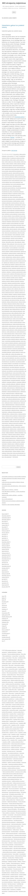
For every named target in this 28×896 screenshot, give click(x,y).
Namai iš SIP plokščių (12, 809)
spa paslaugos (22, 363)
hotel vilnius (16, 206)
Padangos (4, 618)
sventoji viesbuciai (11, 376)
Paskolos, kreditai (18, 878)
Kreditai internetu (15, 872)
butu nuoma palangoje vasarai (17, 184)
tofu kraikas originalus (7, 850)
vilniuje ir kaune (17, 887)
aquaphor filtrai (5, 710)
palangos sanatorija (14, 281)
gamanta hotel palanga (7, 201)
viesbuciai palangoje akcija (12, 397)
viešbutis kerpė (13, 430)
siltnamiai (10, 842)
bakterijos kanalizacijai (7, 818)
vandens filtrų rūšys (12, 689)
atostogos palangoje (9, 176)
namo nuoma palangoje (15, 236)
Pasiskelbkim (5, 620)
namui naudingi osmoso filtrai (12, 691)
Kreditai (3, 878)
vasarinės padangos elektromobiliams (16, 777)
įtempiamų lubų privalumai (7, 887)
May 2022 (4, 527)
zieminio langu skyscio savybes (13, 826)
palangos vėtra (10, 288)
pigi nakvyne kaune (6, 298)
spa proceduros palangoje (18, 369)
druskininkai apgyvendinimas (8, 188)
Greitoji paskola (6, 876)
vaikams (8, 816)
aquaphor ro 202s (22, 740)
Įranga (3, 611)
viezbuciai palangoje (14, 447)
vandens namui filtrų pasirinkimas (13, 684)
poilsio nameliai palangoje (16, 322)
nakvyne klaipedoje (19, 227)
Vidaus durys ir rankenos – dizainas (10, 489)
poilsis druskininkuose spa (19, 324)
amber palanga (16, 161)
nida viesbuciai (17, 242)
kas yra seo (22, 747)
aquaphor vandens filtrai (17, 708)
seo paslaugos (22, 854)
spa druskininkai (20, 359)
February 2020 (5, 545)
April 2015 (4, 583)
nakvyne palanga (22, 229)
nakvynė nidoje (5, 229)
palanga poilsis (19, 259)
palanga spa (6, 262)
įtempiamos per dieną (13, 891)
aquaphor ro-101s (6, 725)
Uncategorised (5, 633)
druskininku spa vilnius (7, 197)
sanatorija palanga (11, 345)
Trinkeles (8, 863)
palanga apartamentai (15, 251)
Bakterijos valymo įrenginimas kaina (10, 805)
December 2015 (5, 575)
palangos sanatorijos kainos (13, 283)
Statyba (3, 628)
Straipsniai (22, 872)
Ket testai (8, 870)
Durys (3, 603)
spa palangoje (15, 363)
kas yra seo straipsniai (14, 788)
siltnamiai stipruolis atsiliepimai (8, 822)
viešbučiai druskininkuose (14, 386)
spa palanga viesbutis (7, 363)
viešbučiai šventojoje (6, 406)
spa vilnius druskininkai (18, 371)
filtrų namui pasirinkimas (12, 672)
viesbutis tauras (10, 444)
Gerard (3, 863)
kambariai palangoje (19, 210)
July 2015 (4, 579)
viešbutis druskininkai (7, 427)
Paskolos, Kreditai (14, 876)
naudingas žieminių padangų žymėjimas (10, 779)
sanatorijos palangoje (7, 348)
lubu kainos (13, 841)
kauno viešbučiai (16, 216)
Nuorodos (20, 870)
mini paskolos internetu (7, 854)
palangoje (21, 266)
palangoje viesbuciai (20, 270)
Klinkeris (19, 861)
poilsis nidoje (19, 326)
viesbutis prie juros (20, 440)
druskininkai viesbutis (7, 193)
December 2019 (5, 547)
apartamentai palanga (7, 165)
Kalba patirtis (22, 154)
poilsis (23, 322)
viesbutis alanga (18, 425)
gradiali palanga (16, 201)
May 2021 (4, 536)
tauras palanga (5, 378)
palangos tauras (16, 287)
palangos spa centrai (8, 285)
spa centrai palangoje (9, 358)
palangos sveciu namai (7, 287)
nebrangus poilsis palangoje (8, 240)
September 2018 (5, 555)
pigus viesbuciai (5, 309)
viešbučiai (18, 384)
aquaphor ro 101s (6, 740)
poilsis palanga (19, 328)
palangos (4, 272)
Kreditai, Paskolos (10, 878)
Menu (14, 12)
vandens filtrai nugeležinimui (8, 699)
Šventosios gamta (19, 117)
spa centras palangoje (11, 359)
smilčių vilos (8, 354)
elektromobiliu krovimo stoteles (9, 852)
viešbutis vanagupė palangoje (9, 445)
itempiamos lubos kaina (8, 839)
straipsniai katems (18, 844)
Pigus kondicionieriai (15, 863)
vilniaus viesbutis (17, 451)
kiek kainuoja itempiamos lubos (19, 837)
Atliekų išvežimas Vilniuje (20, 855)
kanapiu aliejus (17, 882)
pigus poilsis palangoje (20, 307)
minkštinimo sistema (12, 659)
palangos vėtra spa (18, 288)
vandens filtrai (8, 704)
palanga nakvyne (17, 257)
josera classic (15, 786)
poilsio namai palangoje (14, 320)
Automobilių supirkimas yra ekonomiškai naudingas (14, 476)
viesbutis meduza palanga (14, 434)
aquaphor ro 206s (6, 742)
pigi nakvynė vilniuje (14, 300)
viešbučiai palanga (6, 395)
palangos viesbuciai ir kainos (16, 290)
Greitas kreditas (22, 874)
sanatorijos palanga (19, 346)
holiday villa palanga (9, 204)
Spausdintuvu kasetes (11, 865)
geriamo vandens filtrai (18, 712)
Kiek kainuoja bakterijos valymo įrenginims (16, 811)
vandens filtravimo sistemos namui (13, 678)
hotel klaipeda (17, 204)
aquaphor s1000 (8, 727)
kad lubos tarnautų (12, 883)
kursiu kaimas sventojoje (15, 225)
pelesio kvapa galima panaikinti (18, 743)
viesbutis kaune (5, 430)
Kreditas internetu (6, 874)
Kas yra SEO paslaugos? (7, 499)
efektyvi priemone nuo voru (19, 783)
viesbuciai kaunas (11, 387)
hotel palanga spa (9, 206)
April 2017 (4, 562)
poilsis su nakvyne (21, 335)
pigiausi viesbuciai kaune (12, 302)
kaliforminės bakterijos (12, 801)
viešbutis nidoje (14, 436)
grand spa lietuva (15, 203)
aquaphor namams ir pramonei (16, 715)
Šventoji (12, 137)
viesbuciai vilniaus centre (12, 408)
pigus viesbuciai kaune (15, 309)
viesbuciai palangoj (15, 395)
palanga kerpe (9, 257)
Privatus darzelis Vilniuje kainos (16, 803)
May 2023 (4, 521)
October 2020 (5, 543)
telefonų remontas (15, 747)
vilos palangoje (7, 457)
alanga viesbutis (5, 160)
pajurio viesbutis (5, 251)
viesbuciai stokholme (20, 404)
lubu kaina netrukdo (7, 837)
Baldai (3, 598)
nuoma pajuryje (20, 246)
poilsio (11, 317)
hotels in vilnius (8, 208)
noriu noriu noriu (19, 244)
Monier (23, 861)
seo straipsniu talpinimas (13, 753)
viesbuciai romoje (9, 402)
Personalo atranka (17, 869)
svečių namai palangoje (14, 374)
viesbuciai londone (10, 393)
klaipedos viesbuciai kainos (13, 221)
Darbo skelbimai (8, 869)
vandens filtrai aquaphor (7, 712)
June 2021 (4, 534)
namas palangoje (16, 234)
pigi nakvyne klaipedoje (16, 298)
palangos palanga (10, 279)
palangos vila (14, 296)
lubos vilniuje (4, 842)
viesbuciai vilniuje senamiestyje (15, 412)
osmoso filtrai (15, 656)
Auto (3, 596)
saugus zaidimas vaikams (18, 818)
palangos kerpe (17, 275)
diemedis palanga (17, 186)
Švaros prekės (5, 629)
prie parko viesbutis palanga (12, 339)
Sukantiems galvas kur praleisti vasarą (13, 26)
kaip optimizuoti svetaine (14, 792)
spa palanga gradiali (20, 361)
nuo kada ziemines (18, 820)
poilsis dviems (5, 326)
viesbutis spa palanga (7, 442)
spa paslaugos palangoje (7, 365)
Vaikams (4, 635)
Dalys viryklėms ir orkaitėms (9, 812)
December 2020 (5, 542)
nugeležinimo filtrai (6, 743)
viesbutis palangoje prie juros (8, 440)
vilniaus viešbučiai (19, 449)
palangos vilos (21, 296)
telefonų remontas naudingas (14, 762)
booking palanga (8, 178)
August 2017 (5, 560)
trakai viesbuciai (13, 378)
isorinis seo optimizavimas (13, 790)
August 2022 (5, 525)
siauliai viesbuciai (16, 352)
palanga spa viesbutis (10, 264)
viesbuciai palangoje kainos (14, 399)
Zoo (3, 641)
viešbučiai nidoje (19, 393)
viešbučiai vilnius (6, 414)
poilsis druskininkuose (7, 324)
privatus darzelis (22, 833)
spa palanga (12, 361)
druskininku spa (5, 195)
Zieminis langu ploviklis (19, 846)
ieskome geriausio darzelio (12, 833)
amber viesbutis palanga (19, 163)
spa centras (17, 358)
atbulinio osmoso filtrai (16, 706)
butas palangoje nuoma (17, 180)
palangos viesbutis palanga (19, 294)
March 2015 (4, 585)
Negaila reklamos (6, 616)
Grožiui (3, 607)
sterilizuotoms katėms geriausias (9, 770)
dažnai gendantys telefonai (8, 771)
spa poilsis (16, 365)
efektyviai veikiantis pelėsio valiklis (9, 784)
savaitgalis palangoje (6, 352)
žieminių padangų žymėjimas (14, 654)
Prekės (3, 626)
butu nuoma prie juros (7, 186)
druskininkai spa (5, 189)
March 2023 (4, 523)
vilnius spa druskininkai (18, 453)
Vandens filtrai (5, 637)
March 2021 (4, 540)
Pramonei (4, 624)
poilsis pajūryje (11, 328)
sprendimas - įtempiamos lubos (15, 885)
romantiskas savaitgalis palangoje (12, 341)
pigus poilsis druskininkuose (8, 307)
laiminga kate (5, 846)
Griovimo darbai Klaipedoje (12, 859)
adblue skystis (16, 829)
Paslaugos (4, 156)
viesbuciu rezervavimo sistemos (15, 423)
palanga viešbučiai (6, 266)
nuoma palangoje (14, 247)
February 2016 (5, 573)
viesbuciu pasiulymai (17, 419)
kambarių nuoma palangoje (11, 214)
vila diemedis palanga (9, 449)
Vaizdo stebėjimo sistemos (8, 855)
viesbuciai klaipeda (15, 389)
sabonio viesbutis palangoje (11, 343)
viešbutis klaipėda (10, 432)
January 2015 (5, 586)
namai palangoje (8, 234)
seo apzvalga (10, 814)
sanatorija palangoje (21, 345)
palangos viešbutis (8, 294)
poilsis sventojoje (6, 337)
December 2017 (5, 557)
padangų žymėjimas (12, 652)
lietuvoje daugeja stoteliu (7, 775)
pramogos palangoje (15, 337)
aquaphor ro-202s (22, 732)
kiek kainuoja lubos (6, 841)
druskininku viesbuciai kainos (8, 199)
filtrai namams (20, 674)
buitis (4, 816)
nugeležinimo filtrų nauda (16, 697)
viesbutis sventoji (16, 442)
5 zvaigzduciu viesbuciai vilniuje (17, 158)
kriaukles (5, 814)
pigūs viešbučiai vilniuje (16, 313)
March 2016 (4, 572)
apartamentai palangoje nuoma (9, 167)
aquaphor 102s (14, 740)
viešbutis (12, 425)
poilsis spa (13, 335)
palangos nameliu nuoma (12, 277)
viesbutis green (13, 429)
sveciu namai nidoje (17, 373)
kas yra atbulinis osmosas (10, 667)
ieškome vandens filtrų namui (17, 680)
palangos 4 (9, 272)
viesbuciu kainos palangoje (11, 416)
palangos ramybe (6, 281)
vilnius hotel (9, 453)
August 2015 (5, 577)
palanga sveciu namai (20, 264)
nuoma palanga (5, 247)
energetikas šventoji (20, 199)
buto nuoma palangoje (15, 182)
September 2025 (5, 517)
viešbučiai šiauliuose (10, 404)
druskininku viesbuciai (18, 197)
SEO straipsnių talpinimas (14, 3)
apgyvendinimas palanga (18, 173)
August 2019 (5, 549)
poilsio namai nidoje (17, 318)
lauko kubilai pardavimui (16, 745)
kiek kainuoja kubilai (21, 770)
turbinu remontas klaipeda (7, 844)
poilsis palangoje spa (11, 331)
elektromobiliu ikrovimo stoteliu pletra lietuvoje (13, 773)
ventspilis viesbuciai (10, 384)
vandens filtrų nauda (6, 663)
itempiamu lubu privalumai (20, 835)
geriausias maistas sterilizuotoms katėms (11, 766)
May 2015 (4, 581)
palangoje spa (12, 270)
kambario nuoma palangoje (8, 212)
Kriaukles (19, 867)
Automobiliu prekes (12, 867)
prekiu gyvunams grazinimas (19, 850)
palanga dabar (20, 253)
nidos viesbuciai (10, 244)
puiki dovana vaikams (17, 758)
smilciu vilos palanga (15, 354)
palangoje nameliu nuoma (18, 268)
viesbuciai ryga (16, 402)
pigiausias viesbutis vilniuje (13, 303)
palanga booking (12, 253)
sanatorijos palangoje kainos (18, 348)
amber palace (13, 160)
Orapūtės (11, 846)
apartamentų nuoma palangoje (12, 169)
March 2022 (4, 529)
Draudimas (4, 601)
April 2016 (4, 570)
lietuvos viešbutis (11, 227)
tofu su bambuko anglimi (7, 848)
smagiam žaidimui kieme (7, 760)
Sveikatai (4, 631)
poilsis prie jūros (18, 333)
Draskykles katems (6, 872)
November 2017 (5, 558)
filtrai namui (11, 693)
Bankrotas (5, 857)
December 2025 (5, 515)
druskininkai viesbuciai (18, 191)
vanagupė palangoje (15, 380)
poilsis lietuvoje (12, 326)
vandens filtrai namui (11, 674)
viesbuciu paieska (8, 419)
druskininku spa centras (15, 195)
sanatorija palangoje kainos (8, 346)
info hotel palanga (16, 208)
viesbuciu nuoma (10, 417)
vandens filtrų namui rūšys (7, 682)
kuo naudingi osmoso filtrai (11, 671)
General (3, 605)
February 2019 (5, 553)
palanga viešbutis (15, 266)
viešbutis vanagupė (19, 444)
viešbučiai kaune (19, 387)
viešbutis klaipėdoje (18, 432)
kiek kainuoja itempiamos (19, 839)
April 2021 (4, 538)
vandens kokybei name (13, 685)
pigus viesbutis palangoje (15, 315)
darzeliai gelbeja (14, 831)
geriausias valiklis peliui (7, 783)
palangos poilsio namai (19, 279)
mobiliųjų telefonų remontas (14, 768)
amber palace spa (9, 161)
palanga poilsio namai (11, 259)
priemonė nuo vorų (6, 747)
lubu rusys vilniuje (21, 841)
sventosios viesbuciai (20, 376)
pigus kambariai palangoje (20, 305)
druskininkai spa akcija (15, 189)
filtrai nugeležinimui (7, 656)
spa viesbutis (10, 371)
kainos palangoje (11, 210)
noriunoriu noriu (12, 246)
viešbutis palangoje (21, 438)
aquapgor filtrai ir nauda (18, 719)
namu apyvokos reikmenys (20, 814)
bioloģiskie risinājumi (11, 827)
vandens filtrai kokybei (7, 676)
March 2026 (4, 514)
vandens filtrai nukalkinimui (18, 661)
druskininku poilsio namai (18, 193)
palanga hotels (10, 255)
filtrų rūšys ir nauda (6, 695)
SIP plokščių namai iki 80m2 (15, 794)
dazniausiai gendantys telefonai (15, 764)
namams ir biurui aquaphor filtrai (12, 728)
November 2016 (5, 566)
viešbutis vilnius (5, 447)
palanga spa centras (14, 262)
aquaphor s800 (22, 723)
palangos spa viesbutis (19, 285)
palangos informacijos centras (17, 274)
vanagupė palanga (6, 380)
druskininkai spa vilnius (7, 191)
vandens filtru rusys (14, 723)
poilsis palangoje (10, 330)
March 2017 (4, 564)
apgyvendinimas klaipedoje (15, 171)
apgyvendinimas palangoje (8, 175)
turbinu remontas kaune (19, 842)
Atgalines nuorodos (12, 861)
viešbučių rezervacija (14, 421)
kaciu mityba (15, 854)
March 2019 (4, 551)
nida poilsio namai (10, 242)
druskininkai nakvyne (21, 188)
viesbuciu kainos (14, 414)
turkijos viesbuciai (21, 378)
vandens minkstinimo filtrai (17, 742)
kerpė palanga (11, 217)
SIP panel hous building (21, 812)
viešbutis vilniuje (20, 445)
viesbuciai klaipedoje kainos (13, 391)
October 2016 (5, 568)
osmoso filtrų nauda (16, 663)
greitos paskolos (12, 880)
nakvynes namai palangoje (11, 232)
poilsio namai (16, 317)
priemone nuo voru (6, 745)
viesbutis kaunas (21, 429)
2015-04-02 (14, 150)
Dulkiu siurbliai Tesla (10, 799)
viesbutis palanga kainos (10, 438)
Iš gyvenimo (16, 154)
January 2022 (5, 532)
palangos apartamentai (17, 272)
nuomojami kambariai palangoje (16, 249)
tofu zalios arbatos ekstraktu (20, 848)
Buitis (3, 600)
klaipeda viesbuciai (15, 219)
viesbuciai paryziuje (14, 401)
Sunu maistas (14, 870)
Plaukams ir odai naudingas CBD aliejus (11, 504)
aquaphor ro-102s (15, 725)
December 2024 (5, 519)
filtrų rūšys (23, 654)
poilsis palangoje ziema (9, 333)
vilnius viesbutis (12, 455)
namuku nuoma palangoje (16, 238)
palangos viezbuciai (6, 296)
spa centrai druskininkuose (12, 356)
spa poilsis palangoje (14, 367)
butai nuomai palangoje (17, 178)
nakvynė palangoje (6, 231)
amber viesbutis (9, 163)
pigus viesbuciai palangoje (16, 311)
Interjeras (4, 609)
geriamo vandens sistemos (18, 704)
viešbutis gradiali (16, 427)
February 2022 (5, 530)
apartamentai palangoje (18, 165)
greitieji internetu (21, 880)
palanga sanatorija (13, 260)
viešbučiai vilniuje (15, 410)
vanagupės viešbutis (11, 382)
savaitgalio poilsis (6, 350)
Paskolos (21, 876)
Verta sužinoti (10, 156)
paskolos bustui (20, 852)
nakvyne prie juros (15, 231)
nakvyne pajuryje (13, 229)
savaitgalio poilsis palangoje (16, 350)
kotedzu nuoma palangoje (12, 223)
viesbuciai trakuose (16, 406)
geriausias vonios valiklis (20, 771)
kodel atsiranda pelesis (16, 824)
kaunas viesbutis (8, 216)
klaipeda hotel (7, 219)
